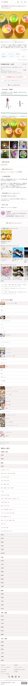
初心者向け (4, 56)
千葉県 (2, 549)
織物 (7, 408)
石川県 (2, 564)
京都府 (2, 597)
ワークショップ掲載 (5, 673)
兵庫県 (2, 604)
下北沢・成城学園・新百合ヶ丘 (7, 509)
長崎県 (2, 645)
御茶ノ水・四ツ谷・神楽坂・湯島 (7, 520)
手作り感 (17, 54)
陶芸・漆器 (8, 401)
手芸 (7, 366)
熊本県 (2, 649)
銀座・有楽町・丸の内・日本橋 (7, 487)
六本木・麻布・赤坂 (5, 480)
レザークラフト (9, 387)
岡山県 (2, 616)
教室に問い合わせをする (15, 223)
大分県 (2, 653)
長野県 (2, 571)
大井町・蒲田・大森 (5, 502)
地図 (25, 70)
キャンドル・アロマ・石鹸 (11, 303)
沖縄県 (2, 660)
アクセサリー (8, 335)
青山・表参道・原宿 (5, 484)
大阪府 (2, 601)
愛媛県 (2, 634)
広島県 (2, 619)
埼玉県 (2, 545)
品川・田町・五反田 (5, 477)
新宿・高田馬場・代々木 (6, 516)
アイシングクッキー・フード (11, 425)
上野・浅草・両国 (4, 527)
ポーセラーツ (8, 349)
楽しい (23, 56)
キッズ (18, 56)
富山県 (2, 560)
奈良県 (2, 608)
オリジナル (10, 54)
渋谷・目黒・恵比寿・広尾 (6, 531)
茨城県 (2, 534)
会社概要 (16, 671)
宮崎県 (2, 656)
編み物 (7, 435)
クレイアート (8, 352)
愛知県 (2, 582)
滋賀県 (2, 593)
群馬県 (2, 542)
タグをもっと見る (22, 59)
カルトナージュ (9, 432)
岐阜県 (2, 575)
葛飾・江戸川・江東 (5, 505)
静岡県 (2, 579)
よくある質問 (3, 669)
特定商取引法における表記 (19, 669)
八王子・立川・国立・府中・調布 (7, 513)
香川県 (2, 630)
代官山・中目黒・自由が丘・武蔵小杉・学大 (10, 498)
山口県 (2, 623)
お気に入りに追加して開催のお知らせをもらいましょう (15, 80)
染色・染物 (8, 404)
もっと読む (23, 49)
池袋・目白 (3, 523)
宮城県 (2, 458)
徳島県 (2, 627)
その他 (7, 442)
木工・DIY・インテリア (10, 415)
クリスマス (11, 56)
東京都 (2, 466)
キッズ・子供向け (9, 422)
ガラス (7, 397)
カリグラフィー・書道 (10, 355)
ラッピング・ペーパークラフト (12, 391)
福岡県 (2, 641)
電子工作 (7, 418)
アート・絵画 (8, 394)
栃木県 (2, 538)
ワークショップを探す (5, 667)
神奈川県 (2, 553)
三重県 (2, 586)
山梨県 (2, 568)
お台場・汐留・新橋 (5, 495)
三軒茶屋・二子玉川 (5, 469)
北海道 (2, 455)
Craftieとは (3, 665)
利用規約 (16, 665)
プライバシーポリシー (18, 667)
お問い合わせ (3, 671)
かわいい (3, 54)
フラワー (7, 317)
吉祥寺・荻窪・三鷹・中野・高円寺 (8, 473)
